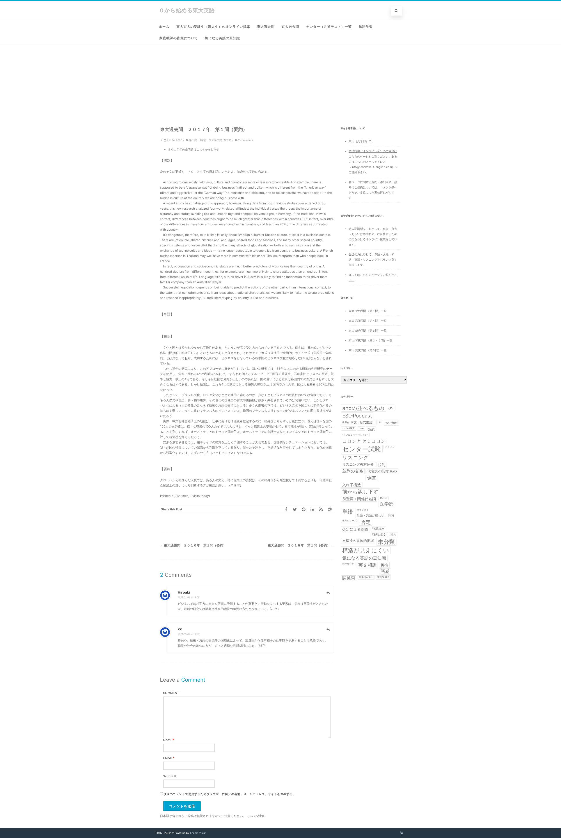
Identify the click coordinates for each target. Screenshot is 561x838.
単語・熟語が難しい (370, 515)
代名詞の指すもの (382, 471)
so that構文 (348, 428)
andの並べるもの (363, 408)
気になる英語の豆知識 (222, 38)
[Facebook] (286, 509)
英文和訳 (367, 565)
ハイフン (390, 447)
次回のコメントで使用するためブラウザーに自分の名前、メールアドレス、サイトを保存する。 (230, 794)
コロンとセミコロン (364, 441)
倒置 (371, 478)
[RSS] (321, 509)
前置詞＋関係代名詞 (359, 499)
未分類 (386, 541)
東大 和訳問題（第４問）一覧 (368, 320)
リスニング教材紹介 (358, 464)
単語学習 (366, 27)
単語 (347, 511)
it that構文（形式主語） (358, 422)
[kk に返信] (328, 629)
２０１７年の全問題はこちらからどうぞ (193, 149)
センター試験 (361, 449)
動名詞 (383, 498)
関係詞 (348, 578)
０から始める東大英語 (187, 10)
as (390, 407)
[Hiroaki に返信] (328, 592)
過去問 (227, 140)
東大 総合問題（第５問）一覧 (368, 330)
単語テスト (363, 510)
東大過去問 (266, 27)
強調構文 (378, 528)
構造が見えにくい (365, 550)
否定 (366, 522)
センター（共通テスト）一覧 (329, 27)
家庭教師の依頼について (178, 38)
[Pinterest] (303, 509)
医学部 (387, 504)
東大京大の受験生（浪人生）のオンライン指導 (213, 27)
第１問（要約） (198, 140)
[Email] (329, 509)
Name (167, 740)
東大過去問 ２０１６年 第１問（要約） (193, 545)
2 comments (245, 140)
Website (170, 775)
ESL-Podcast (357, 416)
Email (168, 758)
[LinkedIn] (312, 509)
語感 (385, 571)
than (361, 428)
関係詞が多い (366, 577)
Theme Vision (198, 832)
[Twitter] (294, 509)
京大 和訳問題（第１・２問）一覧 (370, 340)
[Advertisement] (280, 77)
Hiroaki (184, 592)
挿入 (393, 534)
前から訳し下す (360, 492)
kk (180, 629)
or (380, 422)
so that (391, 423)
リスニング (355, 457)
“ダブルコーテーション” (355, 434)
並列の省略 (352, 471)
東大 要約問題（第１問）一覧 (368, 311)
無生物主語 (348, 563)
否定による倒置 (355, 529)
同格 (391, 515)
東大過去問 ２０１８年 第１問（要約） (301, 545)
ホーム (164, 27)
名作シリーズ (349, 520)
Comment (171, 692)
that (371, 429)
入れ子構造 (351, 485)
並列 (381, 464)
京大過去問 (290, 27)
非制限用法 (383, 577)
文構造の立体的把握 (358, 541)
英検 (384, 564)
